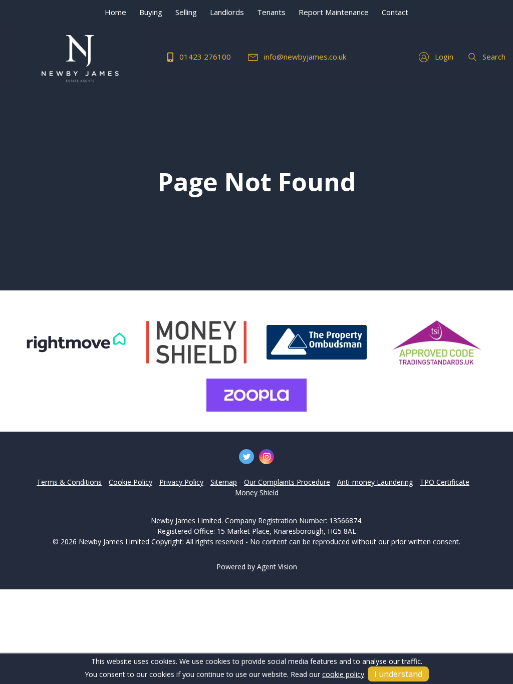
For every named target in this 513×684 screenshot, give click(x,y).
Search (492, 57)
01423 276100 (204, 57)
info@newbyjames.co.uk (304, 57)
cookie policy (343, 674)
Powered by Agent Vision (256, 566)
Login (443, 57)
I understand (398, 673)
